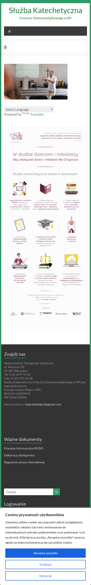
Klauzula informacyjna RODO (23, 448)
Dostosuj (45, 564)
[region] (45, 546)
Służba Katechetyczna (45, 10)
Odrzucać (45, 576)
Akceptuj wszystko (45, 553)
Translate (36, 114)
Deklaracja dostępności (19, 455)
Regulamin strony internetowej (24, 462)
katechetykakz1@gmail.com (43, 404)
